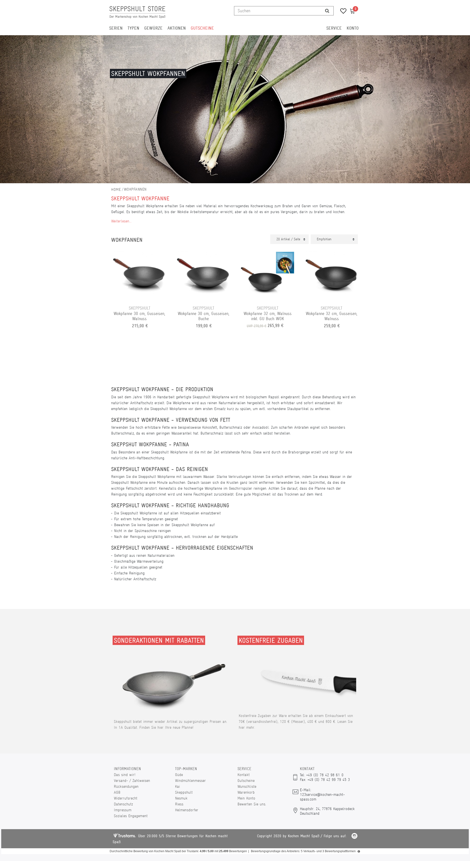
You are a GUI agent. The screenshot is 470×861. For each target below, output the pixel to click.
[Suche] (327, 10)
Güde (179, 774)
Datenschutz (123, 804)
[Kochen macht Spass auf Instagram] (354, 836)
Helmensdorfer (186, 810)
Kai (177, 786)
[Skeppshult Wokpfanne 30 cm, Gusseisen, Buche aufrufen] (204, 273)
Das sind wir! (124, 774)
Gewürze (153, 28)
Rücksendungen (126, 786)
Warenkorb (246, 792)
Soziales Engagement (131, 815)
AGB (117, 792)
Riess (179, 804)
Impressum (122, 810)
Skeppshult (184, 792)
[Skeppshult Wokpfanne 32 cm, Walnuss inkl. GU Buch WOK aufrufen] (267, 273)
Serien (116, 28)
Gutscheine (202, 28)
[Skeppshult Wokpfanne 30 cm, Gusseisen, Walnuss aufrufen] (139, 273)
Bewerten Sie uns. (251, 804)
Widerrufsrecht (125, 798)
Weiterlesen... (121, 221)
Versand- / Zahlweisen (132, 780)
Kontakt (243, 774)
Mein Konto (246, 798)
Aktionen (176, 28)
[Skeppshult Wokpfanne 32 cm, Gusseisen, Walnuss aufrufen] (332, 273)
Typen (133, 28)
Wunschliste (246, 786)
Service (334, 28)
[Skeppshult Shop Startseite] (116, 189)
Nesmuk (181, 798)
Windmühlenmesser (190, 780)
